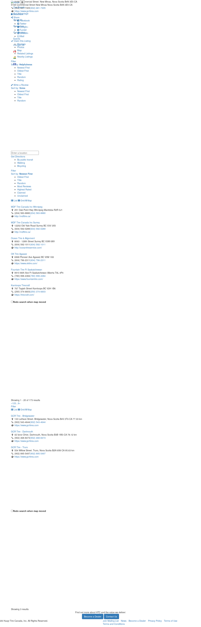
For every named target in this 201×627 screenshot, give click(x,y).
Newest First (23, 67)
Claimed (21, 192)
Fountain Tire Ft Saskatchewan (26, 269)
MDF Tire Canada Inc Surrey (25, 222)
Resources (18, 26)
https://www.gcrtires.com (26, 425)
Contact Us (18, 44)
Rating (20, 80)
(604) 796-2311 (38, 260)
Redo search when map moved (29, 301)
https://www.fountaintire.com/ (28, 279)
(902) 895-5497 (38, 453)
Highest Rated (24, 189)
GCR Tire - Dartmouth (22, 431)
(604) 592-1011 (38, 244)
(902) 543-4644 (38, 422)
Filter (13, 170)
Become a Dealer (92, 616)
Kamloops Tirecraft (20, 285)
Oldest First (23, 70)
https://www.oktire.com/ (25, 263)
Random (21, 77)
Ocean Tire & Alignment (23, 238)
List (15, 200)
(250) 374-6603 (38, 291)
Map (29, 200)
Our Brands (19, 7)
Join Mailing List (111, 620)
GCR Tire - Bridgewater (22, 415)
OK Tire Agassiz (19, 253)
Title (19, 73)
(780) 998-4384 (38, 275)
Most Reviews (24, 186)
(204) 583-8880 (38, 213)
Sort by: (18, 88)
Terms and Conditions (114, 623)
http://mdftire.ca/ (22, 216)
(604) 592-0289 (38, 228)
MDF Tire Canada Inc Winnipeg (26, 206)
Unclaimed (22, 195)
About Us (17, 19)
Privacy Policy (155, 620)
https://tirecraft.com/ (24, 294)
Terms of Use (170, 620)
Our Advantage (20, 13)
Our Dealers (19, 32)
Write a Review (20, 84)
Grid (22, 200)
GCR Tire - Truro (19, 447)
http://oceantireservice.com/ (28, 247)
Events (16, 38)
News (123, 620)
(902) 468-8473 (38, 437)
